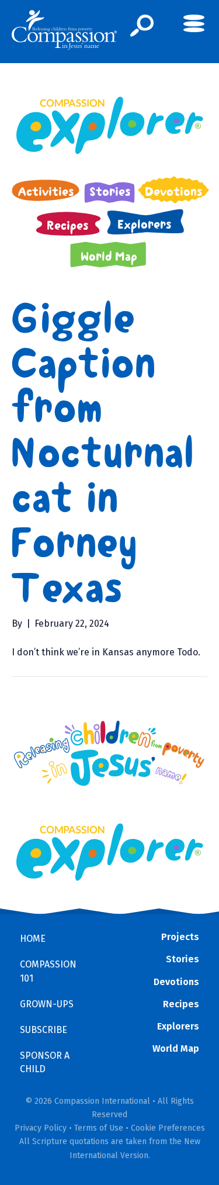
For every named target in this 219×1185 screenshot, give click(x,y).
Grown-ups (47, 1004)
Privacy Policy (41, 1128)
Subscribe (43, 1029)
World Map (175, 1048)
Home (33, 938)
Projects (180, 936)
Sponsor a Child (44, 1062)
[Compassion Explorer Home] (109, 125)
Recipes (181, 1004)
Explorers (178, 1026)
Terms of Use (98, 1128)
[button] (142, 26)
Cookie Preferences (168, 1128)
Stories (182, 959)
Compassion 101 (48, 971)
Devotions (176, 981)
